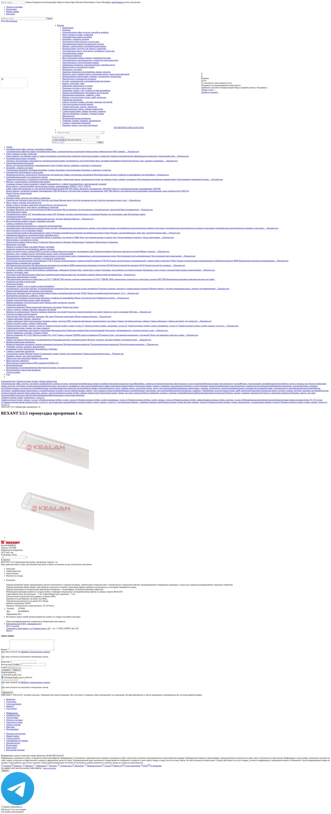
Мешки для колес (147, 251)
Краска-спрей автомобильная (109, 275)
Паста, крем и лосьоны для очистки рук (23, 203)
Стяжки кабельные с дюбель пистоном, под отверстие (173, 321)
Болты (9, 186)
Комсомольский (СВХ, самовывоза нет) (23, 624)
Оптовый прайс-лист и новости (18, 677)
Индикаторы (29, 349)
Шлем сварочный (34, 307)
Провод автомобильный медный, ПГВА (69, 293)
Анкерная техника (14, 184)
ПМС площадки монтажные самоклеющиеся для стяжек (91, 321)
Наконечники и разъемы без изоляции (79, 79)
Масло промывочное (129, 210)
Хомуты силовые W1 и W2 (44, 335)
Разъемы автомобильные (64, 233)
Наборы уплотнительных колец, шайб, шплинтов (84, 97)
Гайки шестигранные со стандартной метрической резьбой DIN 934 (42, 189)
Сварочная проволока (15, 307)
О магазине (11, 702)
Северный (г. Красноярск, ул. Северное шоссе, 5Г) (28, 628)
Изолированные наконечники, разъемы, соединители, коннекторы (91, 76)
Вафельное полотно (106, 298)
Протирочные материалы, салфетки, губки (81, 95)
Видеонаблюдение (14, 365)
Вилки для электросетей (17, 165)
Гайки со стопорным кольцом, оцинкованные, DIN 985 (136, 189)
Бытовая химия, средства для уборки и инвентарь (84, 49)
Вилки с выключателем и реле (41, 165)
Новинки (66, 30)
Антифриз (10, 210)
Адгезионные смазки (15, 354)
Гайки (9, 189)
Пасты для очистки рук (57, 205)
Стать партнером (13, 704)
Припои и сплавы (14, 247)
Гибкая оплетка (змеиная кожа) (98, 151)
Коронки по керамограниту (18, 312)
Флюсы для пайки (46, 247)
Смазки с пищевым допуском (19, 223)
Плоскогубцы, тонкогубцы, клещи (85, 270)
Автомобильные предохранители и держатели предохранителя (90, 60)
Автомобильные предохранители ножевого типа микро (190, 228)
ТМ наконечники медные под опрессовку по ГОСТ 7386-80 (32, 279)
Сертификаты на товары (17, 741)
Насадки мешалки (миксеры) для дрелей (49, 312)
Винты (9, 191)
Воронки (68, 219)
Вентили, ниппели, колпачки (100, 340)
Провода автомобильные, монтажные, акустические (85, 93)
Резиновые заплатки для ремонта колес (69, 340)
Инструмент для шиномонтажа (38, 340)
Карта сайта (11, 747)
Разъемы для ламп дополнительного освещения (78, 214)
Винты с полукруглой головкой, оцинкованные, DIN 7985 (87, 191)
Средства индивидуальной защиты (77, 104)
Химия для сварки (70, 307)
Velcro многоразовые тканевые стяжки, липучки (44, 321)
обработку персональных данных (35, 652)
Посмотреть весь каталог (129, 128)
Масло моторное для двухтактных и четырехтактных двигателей (91, 210)
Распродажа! (67, 28)
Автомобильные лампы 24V (44, 214)
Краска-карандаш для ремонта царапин (78, 275)
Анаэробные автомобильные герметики (63, 156)
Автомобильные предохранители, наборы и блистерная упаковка (87, 228)
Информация (12, 713)
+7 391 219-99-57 (59, 140)
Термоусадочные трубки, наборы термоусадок (82, 109)
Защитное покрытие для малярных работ (76, 251)
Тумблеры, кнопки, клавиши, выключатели (81, 121)
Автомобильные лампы (72, 53)
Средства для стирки (50, 200)
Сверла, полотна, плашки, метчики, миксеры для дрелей (87, 102)
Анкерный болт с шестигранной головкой (87, 184)
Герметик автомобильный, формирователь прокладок (133, 156)
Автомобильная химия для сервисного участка (83, 44)
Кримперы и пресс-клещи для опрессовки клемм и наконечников (172, 270)
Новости (10, 706)
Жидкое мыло (65, 200)
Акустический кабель (41, 293)
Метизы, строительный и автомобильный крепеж (84, 46)
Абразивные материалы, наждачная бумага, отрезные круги (88, 65)
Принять (5, 771)
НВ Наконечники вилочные (18, 265)
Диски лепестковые (151, 237)
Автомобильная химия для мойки (77, 37)
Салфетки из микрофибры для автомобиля (136, 175)
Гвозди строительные (22, 193)
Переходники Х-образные (106, 242)
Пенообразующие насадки (105, 175)
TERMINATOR (13, 715)
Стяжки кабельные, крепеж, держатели (79, 107)
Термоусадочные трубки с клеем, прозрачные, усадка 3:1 (153, 326)
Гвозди (9, 193)
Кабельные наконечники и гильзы (77, 86)
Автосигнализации (14, 284)
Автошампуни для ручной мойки (80, 161)
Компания (10, 699)
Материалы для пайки (72, 69)
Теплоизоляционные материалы (105, 344)
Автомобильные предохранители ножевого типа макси (239, 228)
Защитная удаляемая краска (48, 275)
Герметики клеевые (75, 330)
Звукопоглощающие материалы (49, 344)
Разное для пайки (30, 247)
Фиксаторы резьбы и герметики (95, 156)
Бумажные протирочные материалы (34, 298)
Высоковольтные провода (41, 233)
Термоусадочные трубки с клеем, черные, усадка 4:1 (201, 326)
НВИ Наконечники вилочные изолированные (254, 261)
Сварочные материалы (72, 100)
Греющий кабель (24, 293)
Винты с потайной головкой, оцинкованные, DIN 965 (37, 191)
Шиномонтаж (68, 116)
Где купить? (11, 708)
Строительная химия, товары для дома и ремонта (84, 111)
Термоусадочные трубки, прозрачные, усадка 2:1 (106, 326)
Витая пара (11, 293)
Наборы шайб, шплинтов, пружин (60, 302)
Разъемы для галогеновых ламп (113, 214)
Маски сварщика (82, 316)
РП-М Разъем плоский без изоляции (123, 265)
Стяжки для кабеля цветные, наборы (133, 321)
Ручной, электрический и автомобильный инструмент (86, 81)
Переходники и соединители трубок (78, 67)
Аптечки (59, 219)
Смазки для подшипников (70, 354)
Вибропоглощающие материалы (20, 344)
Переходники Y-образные (37, 242)
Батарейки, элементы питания (75, 39)
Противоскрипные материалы (76, 344)
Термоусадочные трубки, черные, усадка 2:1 (25, 326)
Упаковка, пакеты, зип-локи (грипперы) (80, 125)
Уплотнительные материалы (131, 344)
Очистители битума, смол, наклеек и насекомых (142, 161)
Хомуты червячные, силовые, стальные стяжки (83, 114)
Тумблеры (52, 349)
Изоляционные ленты (15, 256)
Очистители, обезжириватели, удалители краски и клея (129, 330)
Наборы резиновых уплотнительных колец (25, 302)
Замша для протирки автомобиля (78, 175)
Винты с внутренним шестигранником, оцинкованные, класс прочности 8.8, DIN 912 (151, 191)
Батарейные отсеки (14, 349)
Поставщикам (12, 729)
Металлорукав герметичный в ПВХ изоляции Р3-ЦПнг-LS (32, 363)
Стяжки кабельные (14, 321)
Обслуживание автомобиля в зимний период (157, 179)
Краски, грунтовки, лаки (73, 83)
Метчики (133, 312)
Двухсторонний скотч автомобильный (134, 256)
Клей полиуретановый (94, 330)
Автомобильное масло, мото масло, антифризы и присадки (88, 51)
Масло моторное (54, 210)
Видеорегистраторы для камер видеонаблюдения (60, 368)
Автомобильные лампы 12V (18, 214)
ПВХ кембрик (119, 151)
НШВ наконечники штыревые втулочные (88, 265)
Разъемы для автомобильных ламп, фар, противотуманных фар (138, 233)
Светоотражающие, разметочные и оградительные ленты (51, 256)
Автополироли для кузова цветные (21, 289)
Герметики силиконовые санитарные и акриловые (28, 330)
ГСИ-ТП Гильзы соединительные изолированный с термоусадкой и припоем (135, 261)
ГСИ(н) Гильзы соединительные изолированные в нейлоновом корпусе (201, 261)
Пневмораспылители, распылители (21, 175)
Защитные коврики (103, 251)
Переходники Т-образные (83, 242)
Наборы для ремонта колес (125, 340)
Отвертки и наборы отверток (19, 270)
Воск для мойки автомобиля (108, 161)
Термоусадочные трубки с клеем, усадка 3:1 (65, 326)
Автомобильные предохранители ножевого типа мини (140, 228)
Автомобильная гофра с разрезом (51, 151)
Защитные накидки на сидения (126, 251)
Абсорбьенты (12, 298)
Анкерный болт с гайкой (57, 184)
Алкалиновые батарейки (17, 170)
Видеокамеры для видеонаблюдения (22, 368)
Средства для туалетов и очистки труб (23, 200)
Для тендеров (12, 718)
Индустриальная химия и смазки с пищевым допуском (86, 58)
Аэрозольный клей (166, 156)
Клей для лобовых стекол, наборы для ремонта (116, 179)
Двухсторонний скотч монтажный (166, 256)
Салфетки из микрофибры (62, 298)
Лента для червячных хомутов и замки (167, 335)
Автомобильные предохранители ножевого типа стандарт (32, 228)
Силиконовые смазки (49, 354)
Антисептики (12, 316)
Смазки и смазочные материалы (76, 123)
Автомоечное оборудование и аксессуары (80, 42)
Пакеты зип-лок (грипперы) (18, 358)
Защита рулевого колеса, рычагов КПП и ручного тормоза (32, 251)
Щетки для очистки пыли (85, 298)
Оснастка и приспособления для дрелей (84, 312)
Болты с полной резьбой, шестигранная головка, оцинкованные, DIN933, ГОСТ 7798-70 (51, 186)
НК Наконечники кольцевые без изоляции (50, 265)
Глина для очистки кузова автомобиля (81, 289)
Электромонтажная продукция (19, 163)
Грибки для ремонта (15, 340)
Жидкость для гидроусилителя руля (31, 210)
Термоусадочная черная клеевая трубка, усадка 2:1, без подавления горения (37, 402)
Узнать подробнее (49, 768)
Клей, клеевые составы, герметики (77, 35)
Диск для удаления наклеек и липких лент (98, 237)
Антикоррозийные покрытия (50, 289)
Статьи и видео (13, 738)
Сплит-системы (13, 372)
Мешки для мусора (39, 358)
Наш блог (10, 727)
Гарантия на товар (14, 722)
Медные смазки (32, 354)
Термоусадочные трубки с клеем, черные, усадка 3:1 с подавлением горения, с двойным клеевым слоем (116, 402)
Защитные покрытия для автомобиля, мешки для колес (86, 72)
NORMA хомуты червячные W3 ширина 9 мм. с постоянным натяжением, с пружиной (111, 335)
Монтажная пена (58, 330)
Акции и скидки (13, 724)
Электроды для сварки (52, 307)
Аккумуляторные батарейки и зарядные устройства (88, 170)
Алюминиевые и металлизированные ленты (96, 256)
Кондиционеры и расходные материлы (23, 370)
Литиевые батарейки (38, 170)
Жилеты (76, 219)
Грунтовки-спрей (13, 275)
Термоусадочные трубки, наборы (189, 400)
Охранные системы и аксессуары (77, 88)
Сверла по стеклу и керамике (116, 312)
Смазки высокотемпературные (96, 354)
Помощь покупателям (15, 734)
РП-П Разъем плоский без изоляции (155, 265)
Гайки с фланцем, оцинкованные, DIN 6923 (92, 189)
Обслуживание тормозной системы (193, 179)
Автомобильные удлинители (19, 219)
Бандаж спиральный (75, 151)
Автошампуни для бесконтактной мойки (47, 161)
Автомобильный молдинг (43, 219)
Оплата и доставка (14, 720)
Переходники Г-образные (60, 242)
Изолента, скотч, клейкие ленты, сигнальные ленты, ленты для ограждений (95, 74)
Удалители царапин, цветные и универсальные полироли (123, 289)
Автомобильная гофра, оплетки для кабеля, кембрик (85, 32)
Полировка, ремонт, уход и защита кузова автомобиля (86, 90)
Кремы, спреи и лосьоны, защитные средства (26, 205)
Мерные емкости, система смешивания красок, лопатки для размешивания (182, 289)
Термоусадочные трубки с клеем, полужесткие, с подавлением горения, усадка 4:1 (244, 402)
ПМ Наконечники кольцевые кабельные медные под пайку (188, 279)
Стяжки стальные (64, 335)
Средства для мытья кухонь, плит (112, 200)
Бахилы (93, 316)
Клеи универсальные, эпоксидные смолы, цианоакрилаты (69, 179)
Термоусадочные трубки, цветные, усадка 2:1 (223, 400)
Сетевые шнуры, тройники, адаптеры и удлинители (78, 165)
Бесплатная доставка (15, 750)
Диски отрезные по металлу (129, 237)
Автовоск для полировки (17, 161)
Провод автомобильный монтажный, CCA (106, 293)
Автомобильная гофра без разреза (21, 151)
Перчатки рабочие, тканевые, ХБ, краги (36, 316)
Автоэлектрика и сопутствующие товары (80, 62)
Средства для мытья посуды (84, 200)
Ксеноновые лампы (136, 214)
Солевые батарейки (56, 170)
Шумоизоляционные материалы (76, 118)
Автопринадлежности (72, 55)
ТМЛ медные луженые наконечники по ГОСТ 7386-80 (84, 279)
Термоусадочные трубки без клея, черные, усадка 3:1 (185, 402)
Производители (13, 743)
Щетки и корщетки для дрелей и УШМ (62, 237)
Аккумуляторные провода (17, 233)
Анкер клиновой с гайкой (34, 184)
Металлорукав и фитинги (17, 361)
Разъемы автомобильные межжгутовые (92, 233)
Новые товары (12, 736)
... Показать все (132, 151)
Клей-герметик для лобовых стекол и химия (25, 156)
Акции (9, 147)
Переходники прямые (15, 242)
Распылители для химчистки (50, 175)
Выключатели (41, 349)
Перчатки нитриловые (64, 316)
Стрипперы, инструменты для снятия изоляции (122, 270)
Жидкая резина (28, 275)
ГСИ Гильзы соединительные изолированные (26, 261)
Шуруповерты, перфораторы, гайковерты (50, 270)
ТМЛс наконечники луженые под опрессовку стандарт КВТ (135, 279)
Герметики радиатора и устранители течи (24, 179)
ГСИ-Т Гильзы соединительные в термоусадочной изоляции (74, 261)
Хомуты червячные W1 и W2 (19, 335)
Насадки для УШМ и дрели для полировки (25, 237)
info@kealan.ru (118, 2)
